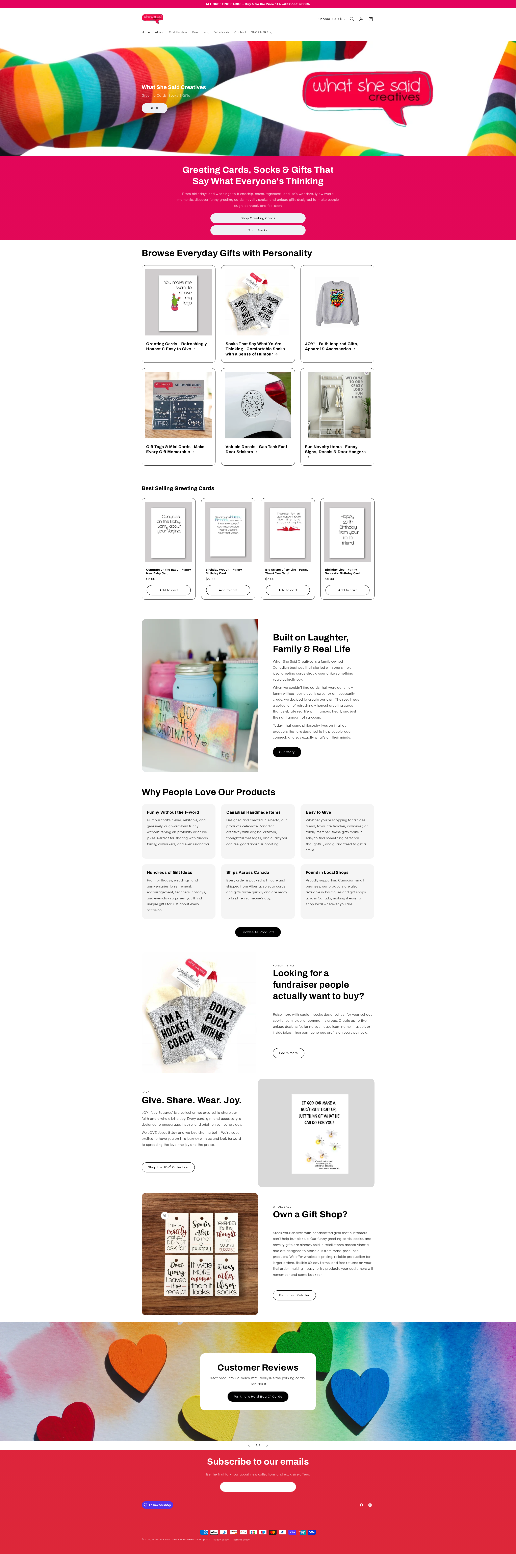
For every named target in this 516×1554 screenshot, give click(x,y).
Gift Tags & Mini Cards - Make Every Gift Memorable (175, 449)
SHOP (154, 108)
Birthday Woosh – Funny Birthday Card (224, 571)
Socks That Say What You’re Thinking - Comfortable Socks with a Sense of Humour (255, 349)
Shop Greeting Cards (258, 218)
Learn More (288, 1053)
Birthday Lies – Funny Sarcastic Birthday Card (342, 571)
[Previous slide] (248, 1445)
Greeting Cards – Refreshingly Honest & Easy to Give (176, 346)
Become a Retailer (294, 1295)
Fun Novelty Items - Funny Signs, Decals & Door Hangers (335, 449)
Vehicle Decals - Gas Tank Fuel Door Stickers (256, 449)
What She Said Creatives (167, 1539)
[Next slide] (267, 1445)
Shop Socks (258, 230)
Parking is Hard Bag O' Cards (258, 1396)
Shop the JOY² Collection (168, 1167)
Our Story (287, 752)
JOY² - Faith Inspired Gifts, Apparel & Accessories (331, 346)
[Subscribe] (291, 1487)
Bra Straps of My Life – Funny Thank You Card (287, 571)
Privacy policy (220, 1540)
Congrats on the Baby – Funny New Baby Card (168, 571)
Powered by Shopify (195, 1539)
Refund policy (241, 1540)
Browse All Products (258, 932)
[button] (261, 32)
